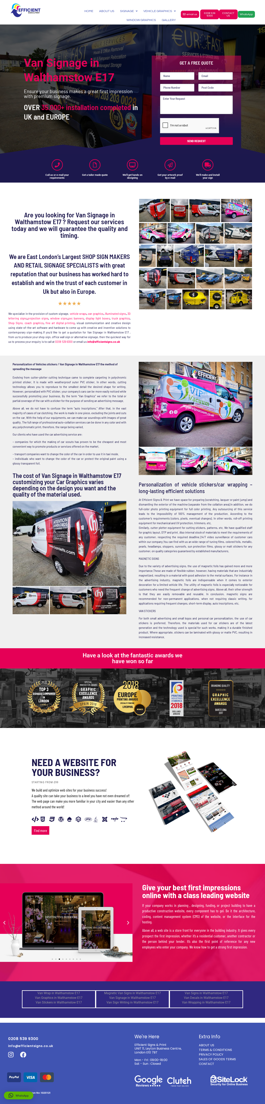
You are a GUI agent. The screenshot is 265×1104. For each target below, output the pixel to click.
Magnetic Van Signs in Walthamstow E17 (132, 993)
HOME (88, 11)
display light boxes (98, 318)
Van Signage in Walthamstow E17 (132, 998)
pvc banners (76, 318)
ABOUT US (106, 11)
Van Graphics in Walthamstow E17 (58, 998)
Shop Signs (15, 323)
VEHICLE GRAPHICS (157, 11)
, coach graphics (33, 323)
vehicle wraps (78, 313)
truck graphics (121, 318)
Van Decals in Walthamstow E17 (206, 998)
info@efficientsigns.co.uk (30, 1046)
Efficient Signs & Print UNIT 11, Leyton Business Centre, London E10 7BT (158, 1048)
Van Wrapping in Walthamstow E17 (206, 1002)
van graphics (95, 313)
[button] (4, 922)
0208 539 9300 (64, 341)
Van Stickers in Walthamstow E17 (59, 1002)
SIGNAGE (127, 11)
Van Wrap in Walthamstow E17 (58, 993)
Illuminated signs (115, 313)
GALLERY (169, 20)
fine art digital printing (60, 323)
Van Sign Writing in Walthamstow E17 (132, 1002)
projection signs (38, 318)
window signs (59, 318)
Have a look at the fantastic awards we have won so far (132, 658)
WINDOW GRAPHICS (141, 20)
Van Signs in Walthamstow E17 (206, 993)
